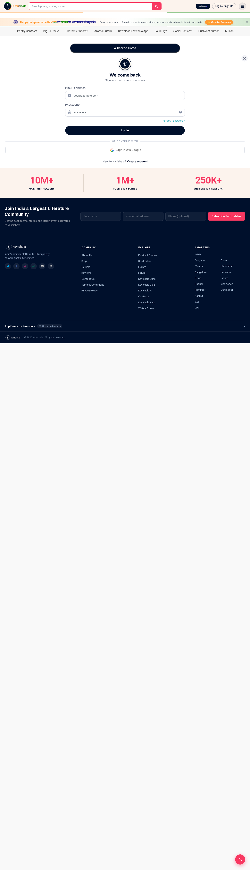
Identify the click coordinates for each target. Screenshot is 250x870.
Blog (84, 261)
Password (72, 104)
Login (125, 130)
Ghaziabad (227, 283)
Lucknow (226, 272)
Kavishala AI (145, 290)
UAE (197, 307)
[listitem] (8, 266)
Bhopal (199, 283)
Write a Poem (146, 308)
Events (142, 266)
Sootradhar (144, 261)
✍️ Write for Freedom (219, 22)
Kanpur (199, 295)
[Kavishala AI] (203, 6)
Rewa (198, 278)
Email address (75, 88)
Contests (143, 296)
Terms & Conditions (92, 284)
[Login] (240, 859)
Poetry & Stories (147, 255)
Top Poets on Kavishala (125, 326)
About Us (86, 255)
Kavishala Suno (147, 278)
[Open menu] (242, 6)
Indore (224, 278)
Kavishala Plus (146, 302)
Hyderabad (227, 266)
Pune (224, 260)
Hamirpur (200, 289)
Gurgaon (200, 260)
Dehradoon (227, 289)
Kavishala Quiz (146, 284)
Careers (85, 266)
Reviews (86, 272)
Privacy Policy (89, 290)
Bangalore (200, 272)
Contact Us (88, 278)
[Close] (244, 58)
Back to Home (126, 48)
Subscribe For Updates (226, 216)
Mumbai (199, 266)
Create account (137, 161)
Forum (142, 272)
